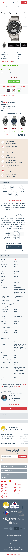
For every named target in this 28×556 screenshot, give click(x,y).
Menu (25, 2)
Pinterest (6, 493)
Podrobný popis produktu (7, 61)
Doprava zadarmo (11, 174)
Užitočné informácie (7, 470)
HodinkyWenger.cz (14, 537)
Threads (19, 493)
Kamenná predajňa (11, 160)
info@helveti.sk (15, 404)
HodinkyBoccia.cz (14, 543)
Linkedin (6, 484)
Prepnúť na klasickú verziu (15, 554)
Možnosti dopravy (15, 69)
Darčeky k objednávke (12, 146)
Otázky (12, 95)
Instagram (6, 487)
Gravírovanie (7, 72)
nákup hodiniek (16, 386)
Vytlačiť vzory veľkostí (15, 247)
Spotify (5, 496)
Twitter (5, 490)
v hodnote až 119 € (15, 86)
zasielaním (11, 460)
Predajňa (4, 477)
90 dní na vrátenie (11, 151)
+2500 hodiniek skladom (13, 156)
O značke (3, 414)
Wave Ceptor (13, 10)
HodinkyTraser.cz (14, 540)
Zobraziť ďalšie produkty (8, 134)
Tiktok (18, 490)
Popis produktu (5, 182)
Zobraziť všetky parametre (14, 200)
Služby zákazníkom (7, 466)
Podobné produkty (6, 421)
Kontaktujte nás (6, 474)
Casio (8, 10)
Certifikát (5, 102)
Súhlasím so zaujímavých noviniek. (13, 460)
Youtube (19, 487)
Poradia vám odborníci (12, 165)
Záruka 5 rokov (10, 141)
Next (25, 28)
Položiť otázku (14, 409)
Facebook (19, 484)
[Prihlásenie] (19, 2)
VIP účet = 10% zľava (12, 170)
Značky (4, 10)
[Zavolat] (14, 2)
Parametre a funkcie (6, 256)
